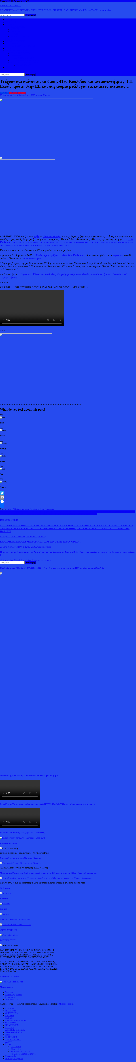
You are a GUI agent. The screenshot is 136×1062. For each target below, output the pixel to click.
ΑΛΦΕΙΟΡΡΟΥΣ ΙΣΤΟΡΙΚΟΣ (18, 51)
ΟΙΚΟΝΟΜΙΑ (11, 43)
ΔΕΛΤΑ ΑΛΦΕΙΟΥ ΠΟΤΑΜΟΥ (25, 63)
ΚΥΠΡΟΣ (15, 29)
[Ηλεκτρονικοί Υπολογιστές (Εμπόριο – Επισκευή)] (22, 838)
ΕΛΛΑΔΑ (9, 39)
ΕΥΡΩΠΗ (15, 34)
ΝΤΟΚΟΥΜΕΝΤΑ (17, 93)
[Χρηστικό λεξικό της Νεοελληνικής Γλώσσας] (20, 863)
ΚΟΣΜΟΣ (9, 24)
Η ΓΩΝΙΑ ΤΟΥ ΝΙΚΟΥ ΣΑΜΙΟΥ (25, 60)
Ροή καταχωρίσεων (13, 994)
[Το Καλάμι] (5, 893)
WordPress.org (11, 999)
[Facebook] (68, 502)
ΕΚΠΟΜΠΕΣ (11, 1037)
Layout (8, 1044)
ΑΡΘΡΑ (8, 1042)
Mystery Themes (66, 1004)
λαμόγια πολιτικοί (38, 509)
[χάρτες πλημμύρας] (9, 935)
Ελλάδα (16, 509)
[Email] (68, 497)
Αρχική (8, 19)
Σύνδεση (9, 992)
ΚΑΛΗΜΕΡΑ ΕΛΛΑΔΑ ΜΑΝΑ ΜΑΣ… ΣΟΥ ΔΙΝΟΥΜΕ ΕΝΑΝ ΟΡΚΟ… (40, 541)
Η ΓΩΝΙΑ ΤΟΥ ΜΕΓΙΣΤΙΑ (22, 58)
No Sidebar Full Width (20, 1051)
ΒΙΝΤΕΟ (9, 48)
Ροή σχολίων (10, 997)
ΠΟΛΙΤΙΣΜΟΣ (17, 55)
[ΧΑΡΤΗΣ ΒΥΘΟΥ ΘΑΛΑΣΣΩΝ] (15, 924)
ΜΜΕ (7, 1035)
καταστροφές (24, 509)
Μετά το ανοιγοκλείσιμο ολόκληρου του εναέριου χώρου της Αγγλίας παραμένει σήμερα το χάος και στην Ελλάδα (48, 514)
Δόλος (10, 509)
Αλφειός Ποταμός (43, 95)
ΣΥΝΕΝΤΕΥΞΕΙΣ (13, 1039)
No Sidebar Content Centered (23, 1054)
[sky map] (4, 914)
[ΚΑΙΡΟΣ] (5, 904)
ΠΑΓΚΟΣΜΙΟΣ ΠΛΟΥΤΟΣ (23, 46)
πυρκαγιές (50, 509)
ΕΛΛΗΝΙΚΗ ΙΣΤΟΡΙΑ (21, 53)
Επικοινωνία (10, 1056)
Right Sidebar (16, 1049)
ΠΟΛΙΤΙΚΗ (10, 22)
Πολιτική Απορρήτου (14, 1058)
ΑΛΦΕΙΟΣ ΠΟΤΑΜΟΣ (10, 6)
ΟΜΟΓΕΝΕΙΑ (17, 31)
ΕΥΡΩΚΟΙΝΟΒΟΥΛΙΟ (21, 36)
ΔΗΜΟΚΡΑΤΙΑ (18, 27)
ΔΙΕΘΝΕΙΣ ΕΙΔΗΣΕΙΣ (15, 41)
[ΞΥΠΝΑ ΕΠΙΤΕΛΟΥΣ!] (11, 982)
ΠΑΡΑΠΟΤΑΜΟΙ (24, 65)
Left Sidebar (16, 1047)
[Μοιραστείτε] (68, 506)
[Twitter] (68, 493)
